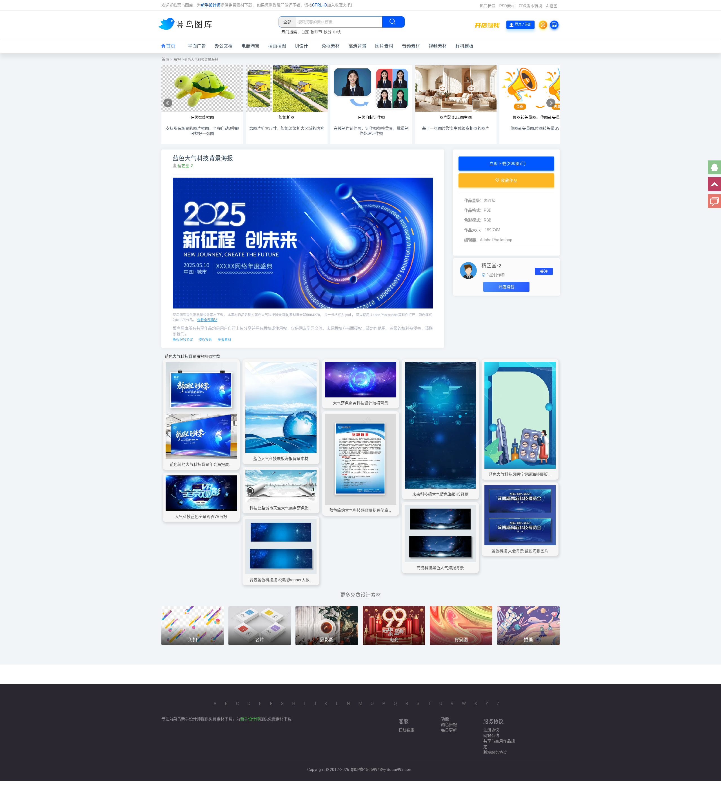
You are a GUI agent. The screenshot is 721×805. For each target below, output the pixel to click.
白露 (305, 32)
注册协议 (491, 730)
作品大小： (474, 230)
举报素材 (224, 340)
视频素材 (438, 46)
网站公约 (491, 735)
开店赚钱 (506, 287)
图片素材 (384, 46)
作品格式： (474, 210)
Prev (167, 103)
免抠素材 (331, 46)
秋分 (327, 32)
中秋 (337, 32)
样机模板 (464, 46)
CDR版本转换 (530, 6)
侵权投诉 (205, 340)
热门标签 (487, 6)
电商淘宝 (250, 46)
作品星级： (474, 200)
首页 (170, 46)
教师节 (316, 32)
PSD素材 (507, 6)
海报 (177, 59)
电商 (394, 639)
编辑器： (472, 240)
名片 (259, 639)
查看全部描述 (207, 320)
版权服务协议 (183, 340)
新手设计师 (211, 5)
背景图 (461, 639)
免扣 (192, 639)
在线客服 (406, 730)
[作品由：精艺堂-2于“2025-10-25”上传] (468, 270)
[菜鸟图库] (187, 24)
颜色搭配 (449, 724)
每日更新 (449, 730)
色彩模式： (474, 220)
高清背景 (357, 46)
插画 (528, 639)
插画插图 (277, 46)
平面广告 (197, 46)
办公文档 (224, 46)
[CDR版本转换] (554, 25)
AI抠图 (551, 6)
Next (550, 103)
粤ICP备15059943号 (368, 769)
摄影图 (326, 639)
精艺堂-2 (185, 166)
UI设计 (301, 46)
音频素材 (411, 46)
